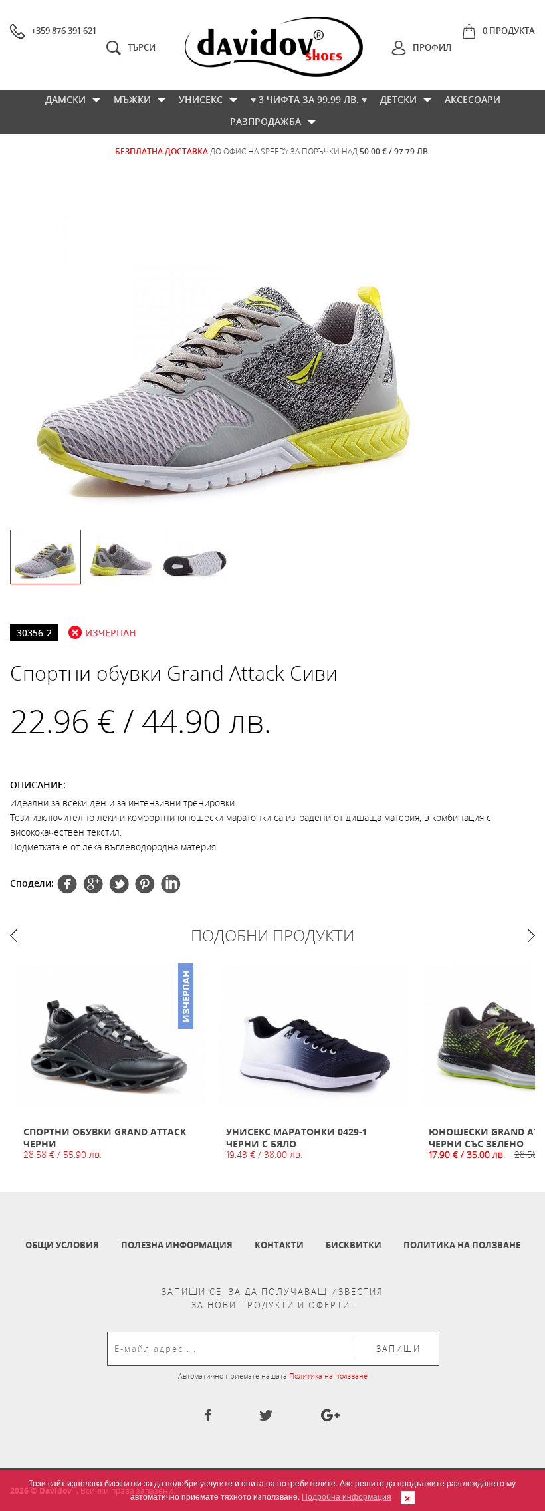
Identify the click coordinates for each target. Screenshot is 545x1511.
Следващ (531, 935)
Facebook (67, 884)
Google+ (145, 884)
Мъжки (132, 99)
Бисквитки (354, 1245)
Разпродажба (265, 121)
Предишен (13, 935)
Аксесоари (472, 99)
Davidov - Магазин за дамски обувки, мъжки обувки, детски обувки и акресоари (274, 47)
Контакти (279, 1245)
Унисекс (201, 99)
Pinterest (119, 884)
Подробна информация (346, 1496)
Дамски (65, 99)
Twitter (93, 884)
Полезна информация (177, 1245)
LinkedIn (171, 884)
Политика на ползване (461, 1245)
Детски (398, 99)
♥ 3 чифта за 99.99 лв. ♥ (309, 99)
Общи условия (62, 1245)
